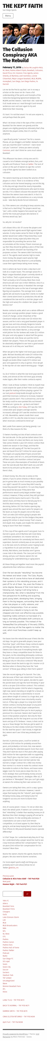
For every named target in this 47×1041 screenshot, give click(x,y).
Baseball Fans (8, 906)
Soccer (5, 970)
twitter (30, 164)
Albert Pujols (21, 70)
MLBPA (38, 79)
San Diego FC (8, 959)
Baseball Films (9, 909)
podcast (12, 393)
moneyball (7, 81)
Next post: (15, 882)
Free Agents (28, 73)
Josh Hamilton (25, 76)
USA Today (22, 407)
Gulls (5, 914)
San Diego (16, 81)
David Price (7, 73)
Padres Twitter (8, 950)
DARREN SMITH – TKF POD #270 (15, 1011)
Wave (5, 983)
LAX (4, 920)
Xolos (5, 992)
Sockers (6, 972)
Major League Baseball (21, 79)
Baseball (30, 70)
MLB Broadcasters (10, 925)
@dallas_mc (13, 868)
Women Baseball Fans (12, 986)
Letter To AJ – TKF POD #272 (13, 1000)
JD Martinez (14, 76)
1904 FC (6, 901)
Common (6, 150)
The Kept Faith (23, 6)
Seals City (6, 967)
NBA (4, 928)
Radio (5, 956)
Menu (8, 15)
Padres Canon (8, 942)
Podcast (6, 953)
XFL (4, 989)
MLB (41, 67)
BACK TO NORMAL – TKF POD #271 (16, 1005)
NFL (4, 931)
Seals (5, 964)
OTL (4, 936)
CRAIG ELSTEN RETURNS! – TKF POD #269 (19, 1016)
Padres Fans (7, 945)
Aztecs (5, 903)
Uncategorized (8, 981)
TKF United (7, 978)
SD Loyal (6, 961)
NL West (6, 70)
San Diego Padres (28, 81)
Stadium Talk (8, 975)
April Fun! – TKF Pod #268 (13, 1022)
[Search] (27, 894)
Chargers (6, 912)
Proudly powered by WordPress (15, 1034)
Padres (13, 70)
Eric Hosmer (17, 73)
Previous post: (21, 877)
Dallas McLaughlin (31, 67)
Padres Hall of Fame (11, 947)
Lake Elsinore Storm (11, 917)
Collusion (39, 70)
